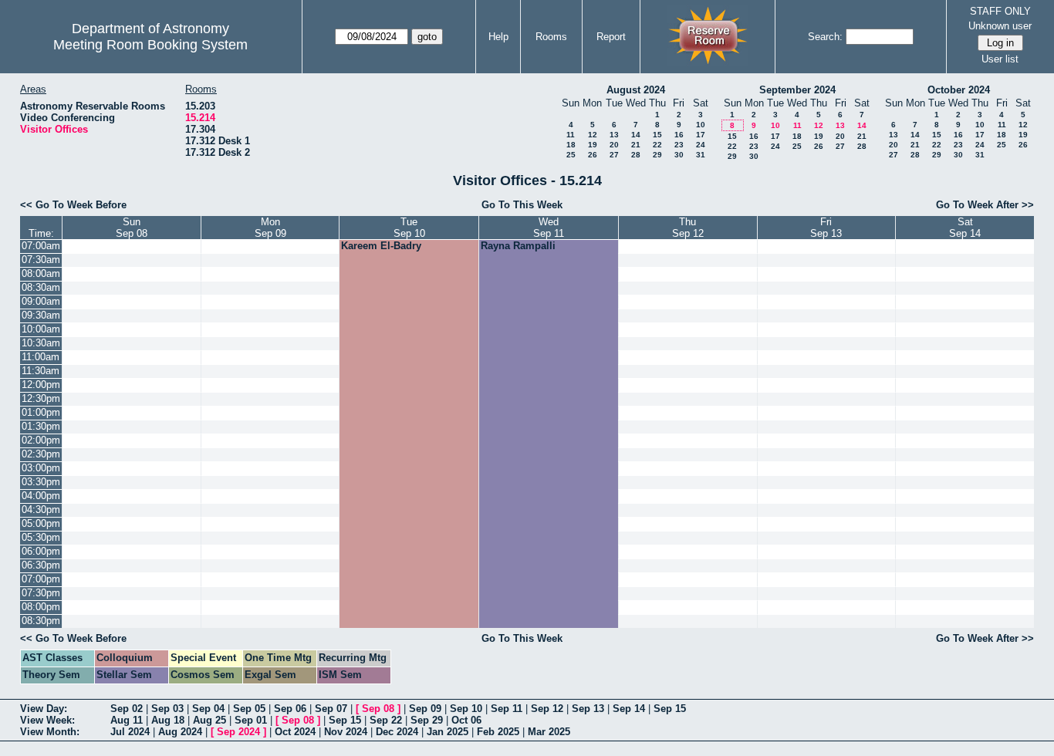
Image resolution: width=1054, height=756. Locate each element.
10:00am (41, 329)
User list (1000, 59)
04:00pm (41, 495)
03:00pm (41, 468)
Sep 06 (290, 708)
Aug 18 (167, 720)
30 (679, 154)
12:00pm (41, 384)
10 (700, 124)
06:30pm (41, 565)
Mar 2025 (549, 731)
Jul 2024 (130, 731)
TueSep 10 (409, 227)
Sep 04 (208, 708)
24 (700, 144)
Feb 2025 (498, 731)
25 (571, 154)
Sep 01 (251, 720)
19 (592, 144)
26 (592, 154)
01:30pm (41, 426)
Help (498, 36)
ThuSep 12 (688, 227)
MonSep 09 (270, 227)
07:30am (41, 259)
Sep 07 (331, 708)
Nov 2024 (345, 731)
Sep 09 (425, 708)
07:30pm (41, 593)
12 (592, 134)
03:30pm (41, 482)
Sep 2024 (238, 731)
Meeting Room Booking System (150, 44)
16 (679, 134)
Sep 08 (378, 708)
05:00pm (41, 523)
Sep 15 (670, 708)
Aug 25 (209, 720)
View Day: (43, 708)
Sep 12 (547, 708)
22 (657, 144)
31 (700, 154)
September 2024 (797, 90)
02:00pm (41, 440)
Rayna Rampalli (518, 245)
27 (614, 154)
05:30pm (41, 537)
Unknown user (1000, 26)
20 (614, 144)
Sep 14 (629, 708)
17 (700, 134)
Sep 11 (506, 708)
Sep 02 (126, 708)
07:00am (41, 245)
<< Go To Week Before (73, 205)
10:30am (41, 343)
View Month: (49, 731)
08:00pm (41, 607)
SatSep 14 (965, 227)
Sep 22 (386, 720)
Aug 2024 (180, 731)
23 (679, 144)
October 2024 (958, 90)
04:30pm (41, 509)
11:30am (40, 370)
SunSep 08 (131, 227)
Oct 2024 (295, 731)
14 (635, 134)
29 (657, 154)
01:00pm (41, 412)
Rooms (551, 36)
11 (570, 134)
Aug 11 (126, 720)
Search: (825, 36)
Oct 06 (466, 720)
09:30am (41, 315)
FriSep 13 (826, 227)
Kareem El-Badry (381, 245)
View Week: (47, 720)
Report (611, 36)
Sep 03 (167, 708)
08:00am (41, 273)
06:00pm (41, 551)
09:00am (41, 301)
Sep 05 (249, 708)
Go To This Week (521, 205)
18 (571, 144)
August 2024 (635, 90)
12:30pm (41, 398)
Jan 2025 (447, 731)
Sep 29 (426, 720)
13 (614, 134)
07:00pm (41, 579)
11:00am (40, 357)
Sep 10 (466, 708)
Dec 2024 (397, 731)
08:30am (41, 287)
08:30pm (41, 620)
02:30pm (41, 454)
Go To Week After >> (985, 205)
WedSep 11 (548, 227)
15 (657, 134)
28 (635, 154)
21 (635, 144)
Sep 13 (588, 708)
